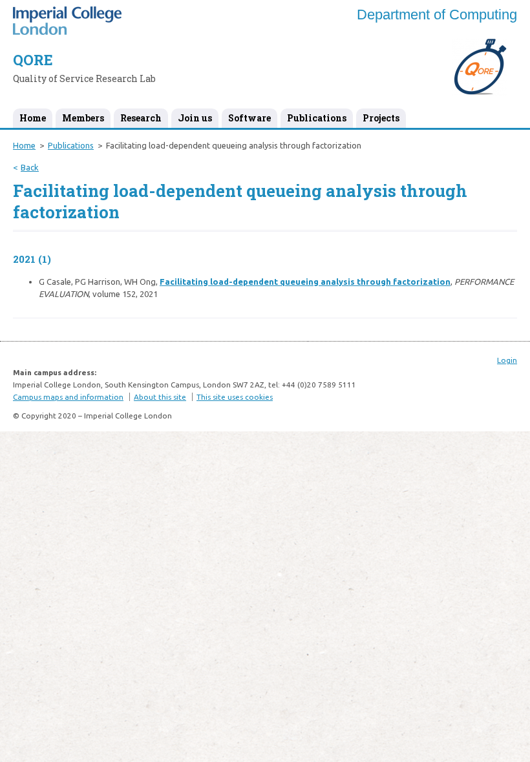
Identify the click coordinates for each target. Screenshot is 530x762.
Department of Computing (437, 14)
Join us (195, 118)
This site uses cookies (234, 397)
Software (249, 118)
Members (83, 118)
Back (30, 167)
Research (141, 118)
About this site (160, 397)
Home (32, 118)
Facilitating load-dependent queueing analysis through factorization (305, 281)
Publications (316, 118)
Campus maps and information (68, 397)
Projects (381, 118)
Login (507, 360)
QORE (33, 59)
